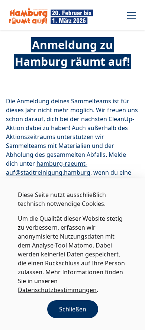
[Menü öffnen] (131, 15)
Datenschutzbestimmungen (57, 290)
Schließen (72, 309)
